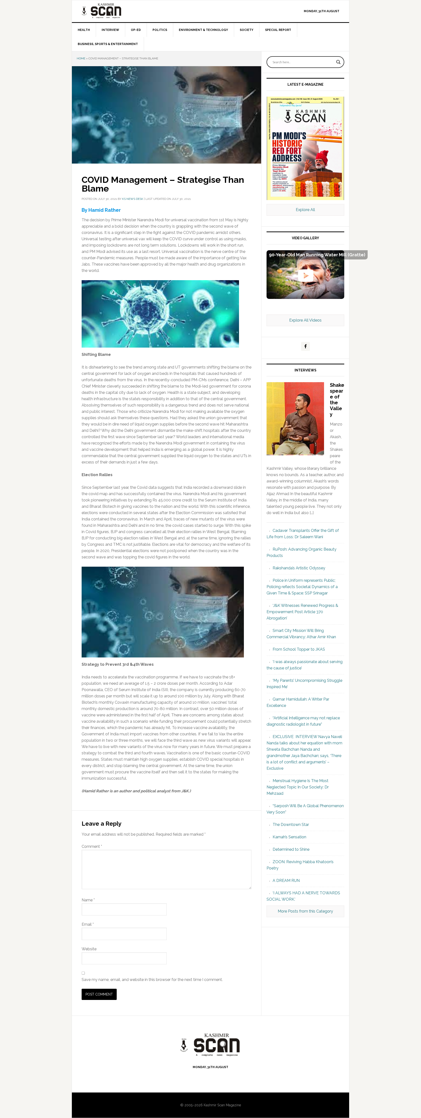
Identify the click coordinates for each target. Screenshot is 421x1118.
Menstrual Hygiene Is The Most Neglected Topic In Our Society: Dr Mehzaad (298, 787)
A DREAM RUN (286, 880)
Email (88, 924)
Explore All (305, 209)
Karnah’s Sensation (289, 837)
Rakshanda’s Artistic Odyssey (299, 568)
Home (81, 58)
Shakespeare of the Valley (337, 399)
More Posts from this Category (305, 911)
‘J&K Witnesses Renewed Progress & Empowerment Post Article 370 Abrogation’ (302, 611)
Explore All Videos (305, 320)
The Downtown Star (291, 824)
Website (89, 949)
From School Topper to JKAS (299, 649)
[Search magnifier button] (338, 62)
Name (88, 900)
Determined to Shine (291, 849)
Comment (92, 846)
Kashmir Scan (113, 10)
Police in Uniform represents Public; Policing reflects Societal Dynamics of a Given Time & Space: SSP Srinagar (302, 586)
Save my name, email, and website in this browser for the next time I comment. (152, 979)
